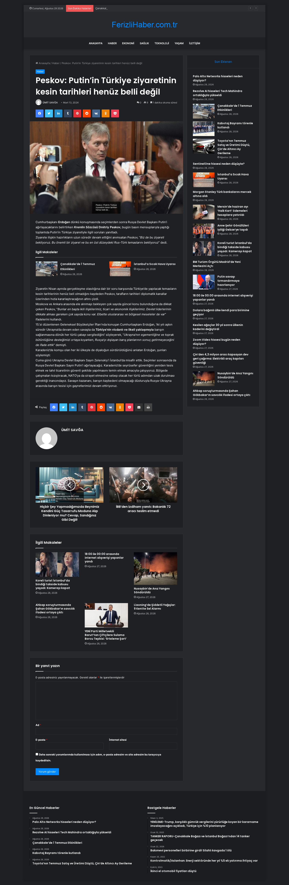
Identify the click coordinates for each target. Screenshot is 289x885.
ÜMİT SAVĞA (50, 102)
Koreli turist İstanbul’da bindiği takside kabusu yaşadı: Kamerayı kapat (53, 584)
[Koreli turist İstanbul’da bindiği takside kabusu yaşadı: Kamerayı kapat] (57, 564)
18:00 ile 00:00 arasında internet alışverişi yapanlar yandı (104, 557)
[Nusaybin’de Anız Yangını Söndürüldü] (155, 568)
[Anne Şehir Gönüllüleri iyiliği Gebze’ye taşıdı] (203, 231)
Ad (38, 725)
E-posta (41, 739)
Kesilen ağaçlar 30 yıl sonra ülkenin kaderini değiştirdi (218, 327)
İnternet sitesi (118, 739)
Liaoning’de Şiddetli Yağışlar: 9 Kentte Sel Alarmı (155, 607)
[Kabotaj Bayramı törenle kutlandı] (203, 128)
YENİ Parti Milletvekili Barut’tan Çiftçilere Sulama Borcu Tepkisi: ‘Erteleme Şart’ (106, 635)
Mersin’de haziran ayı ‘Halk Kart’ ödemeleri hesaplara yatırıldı (232, 211)
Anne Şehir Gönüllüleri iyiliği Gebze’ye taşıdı (233, 228)
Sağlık (144, 43)
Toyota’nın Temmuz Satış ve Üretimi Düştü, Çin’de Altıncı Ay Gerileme (233, 147)
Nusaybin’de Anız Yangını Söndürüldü (152, 590)
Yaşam (179, 43)
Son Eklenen (223, 61)
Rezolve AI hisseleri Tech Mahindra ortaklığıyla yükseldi (217, 93)
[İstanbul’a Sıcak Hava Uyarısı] (120, 268)
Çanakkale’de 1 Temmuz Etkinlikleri (116, 8)
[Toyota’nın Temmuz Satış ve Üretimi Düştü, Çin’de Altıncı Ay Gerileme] (203, 146)
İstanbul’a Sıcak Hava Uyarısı (155, 264)
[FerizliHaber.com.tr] (144, 24)
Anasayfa (95, 43)
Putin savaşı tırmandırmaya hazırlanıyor (228, 281)
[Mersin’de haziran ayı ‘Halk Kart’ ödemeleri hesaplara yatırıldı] (203, 212)
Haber (112, 43)
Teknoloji (162, 43)
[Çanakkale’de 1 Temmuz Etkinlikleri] (46, 268)
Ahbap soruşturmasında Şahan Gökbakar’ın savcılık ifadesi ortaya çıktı (55, 608)
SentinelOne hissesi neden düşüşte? (219, 164)
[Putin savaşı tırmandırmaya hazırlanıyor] (203, 282)
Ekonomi (128, 43)
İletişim (194, 43)
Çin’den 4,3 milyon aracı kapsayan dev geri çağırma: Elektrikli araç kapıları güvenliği (220, 358)
